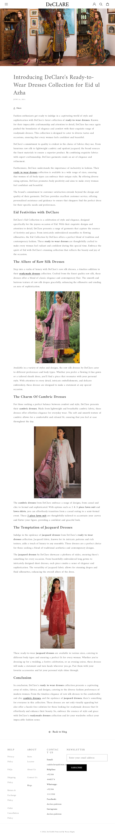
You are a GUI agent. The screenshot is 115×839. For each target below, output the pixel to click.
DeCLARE (51, 831)
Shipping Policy (11, 780)
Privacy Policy (10, 759)
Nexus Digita (70, 831)
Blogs (29, 785)
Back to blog (60, 732)
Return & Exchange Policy (11, 795)
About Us (31, 769)
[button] (6, 4)
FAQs (9, 769)
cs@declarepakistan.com (58, 765)
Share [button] (19, 108)
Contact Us (32, 777)
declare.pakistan (54, 804)
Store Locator (30, 759)
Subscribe (76, 768)
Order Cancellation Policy (13, 813)
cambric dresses (32, 698)
